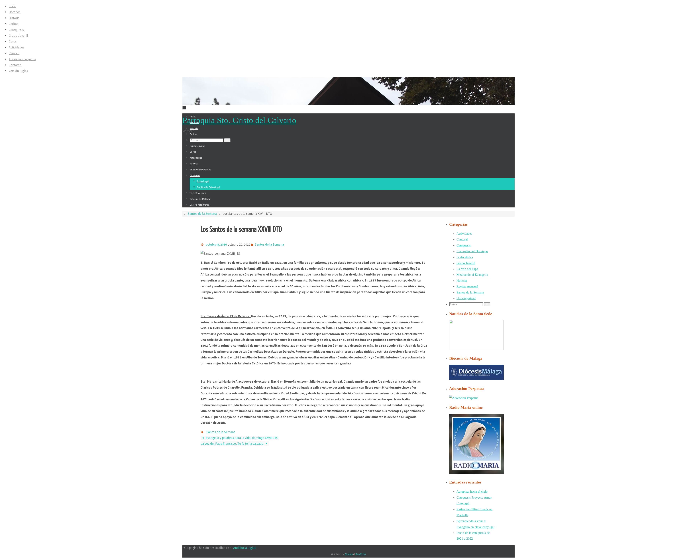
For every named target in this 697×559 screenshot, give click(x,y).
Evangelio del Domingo (472, 251)
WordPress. (360, 554)
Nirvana (349, 554)
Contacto (15, 65)
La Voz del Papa (467, 269)
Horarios (15, 12)
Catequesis (16, 30)
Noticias (461, 280)
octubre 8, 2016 (216, 244)
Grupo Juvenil (18, 35)
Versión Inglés (18, 71)
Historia (14, 18)
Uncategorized (466, 298)
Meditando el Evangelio (472, 274)
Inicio (12, 6)
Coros (13, 41)
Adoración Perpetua (22, 59)
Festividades (464, 257)
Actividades (16, 47)
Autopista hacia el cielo (472, 491)
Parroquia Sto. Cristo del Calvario (239, 120)
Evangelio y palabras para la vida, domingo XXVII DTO (241, 438)
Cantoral (462, 239)
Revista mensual (467, 286)
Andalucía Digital (244, 548)
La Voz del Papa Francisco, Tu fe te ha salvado (232, 443)
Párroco (14, 53)
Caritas (13, 24)
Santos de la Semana (202, 213)
